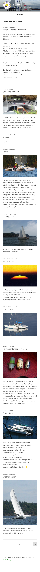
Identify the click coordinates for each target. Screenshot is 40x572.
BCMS (17, 4)
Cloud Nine (8, 413)
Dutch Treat (8, 309)
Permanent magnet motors (15, 349)
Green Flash (8, 261)
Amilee (6, 137)
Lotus (5, 152)
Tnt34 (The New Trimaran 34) (16, 30)
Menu (21, 14)
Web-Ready (7, 560)
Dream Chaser (9, 477)
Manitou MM (8, 217)
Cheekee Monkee (11, 92)
